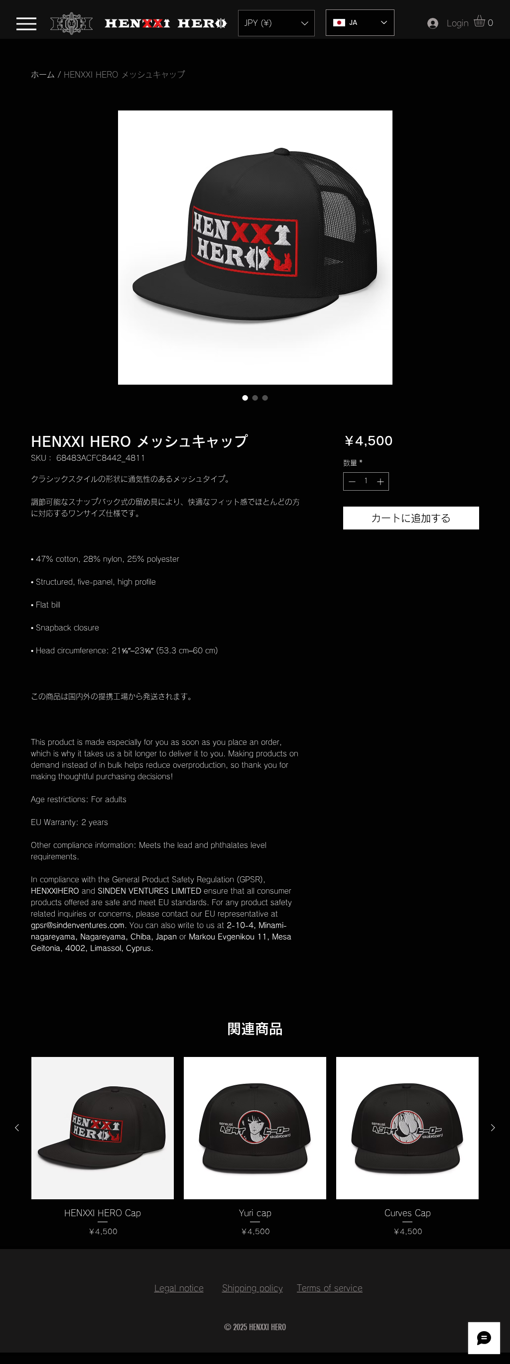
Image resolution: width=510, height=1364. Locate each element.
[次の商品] (493, 1128)
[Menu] (26, 23)
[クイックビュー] (102, 1128)
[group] (255, 1147)
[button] (276, 23)
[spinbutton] (366, 481)
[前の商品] (17, 1128)
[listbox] (276, 23)
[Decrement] (351, 481)
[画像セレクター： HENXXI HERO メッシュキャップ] (245, 398)
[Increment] (381, 481)
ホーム (43, 75)
